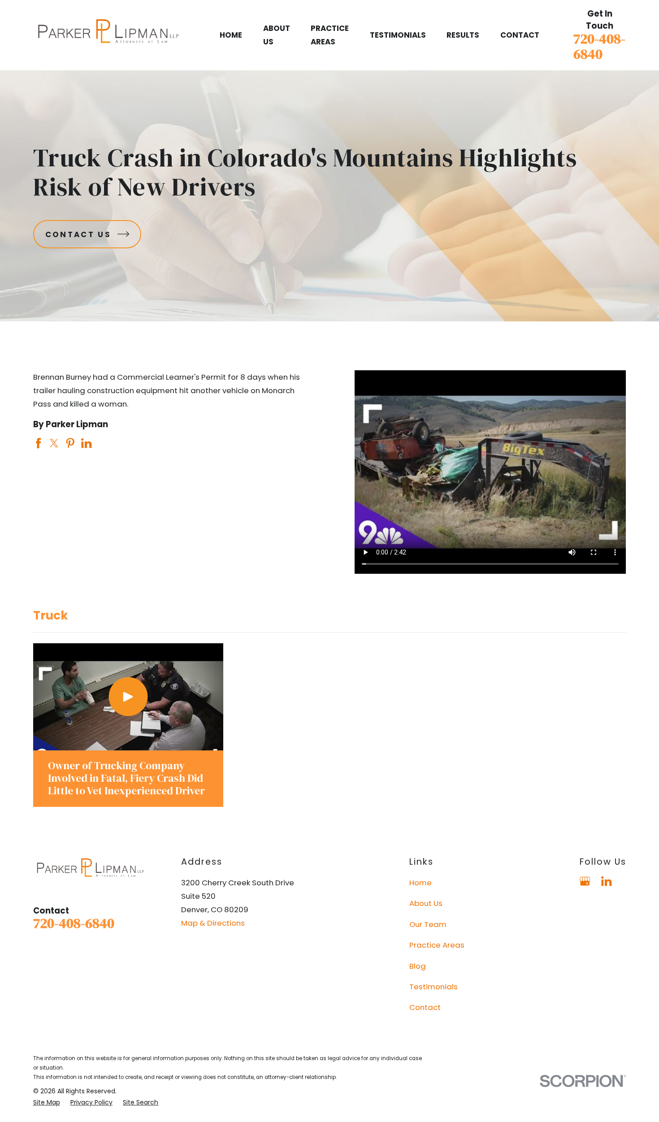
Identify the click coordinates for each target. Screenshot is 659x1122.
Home (420, 882)
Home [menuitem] (231, 35)
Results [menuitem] (463, 35)
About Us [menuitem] (276, 35)
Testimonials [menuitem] (398, 35)
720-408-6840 (599, 46)
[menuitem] (46, 1102)
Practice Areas (436, 945)
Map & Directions (213, 923)
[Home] (108, 35)
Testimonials (433, 986)
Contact (425, 1007)
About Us (425, 903)
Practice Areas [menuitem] (330, 35)
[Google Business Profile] (585, 881)
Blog (417, 966)
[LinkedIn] (606, 881)
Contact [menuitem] (519, 35)
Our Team (428, 924)
